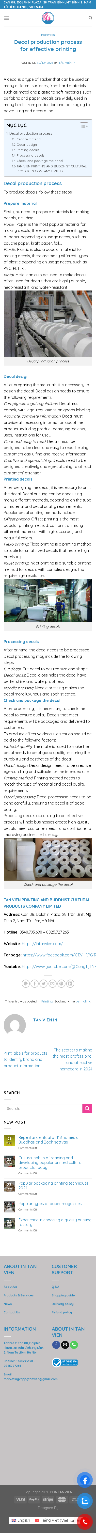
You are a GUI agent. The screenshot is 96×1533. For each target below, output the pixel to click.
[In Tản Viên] (48, 18)
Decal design (27, 144)
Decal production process (30, 133)
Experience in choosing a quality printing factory (55, 1222)
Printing (48, 35)
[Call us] (74, 1345)
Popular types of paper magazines (50, 1203)
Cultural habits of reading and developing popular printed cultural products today (50, 1163)
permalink (83, 1001)
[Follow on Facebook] (56, 1345)
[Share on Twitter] (43, 984)
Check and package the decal (40, 161)
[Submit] (87, 1108)
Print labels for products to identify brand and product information (25, 1059)
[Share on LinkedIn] (70, 984)
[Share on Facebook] (35, 984)
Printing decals (28, 150)
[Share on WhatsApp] (26, 984)
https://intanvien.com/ (42, 943)
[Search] (90, 18)
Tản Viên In (67, 63)
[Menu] (7, 18)
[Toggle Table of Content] (81, 126)
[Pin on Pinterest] (61, 984)
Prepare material (28, 139)
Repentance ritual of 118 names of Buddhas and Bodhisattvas (49, 1140)
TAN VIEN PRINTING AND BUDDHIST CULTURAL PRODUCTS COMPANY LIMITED (52, 168)
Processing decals (30, 155)
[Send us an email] (65, 1345)
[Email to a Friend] (52, 984)
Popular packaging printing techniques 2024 (53, 1185)
